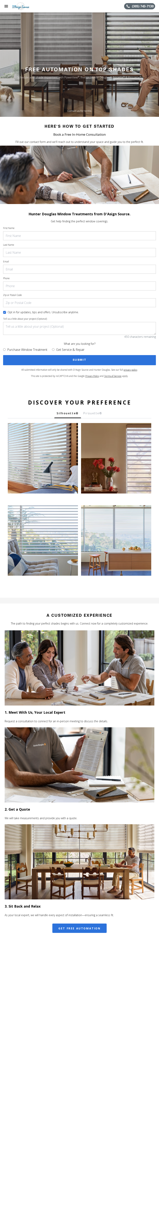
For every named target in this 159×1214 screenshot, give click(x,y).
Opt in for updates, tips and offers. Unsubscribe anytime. (43, 312)
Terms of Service (113, 376)
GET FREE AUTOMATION (79, 928)
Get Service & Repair (70, 349)
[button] (6, 6)
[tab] (67, 414)
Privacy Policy (92, 376)
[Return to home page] (24, 6)
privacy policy (130, 369)
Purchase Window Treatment (27, 349)
